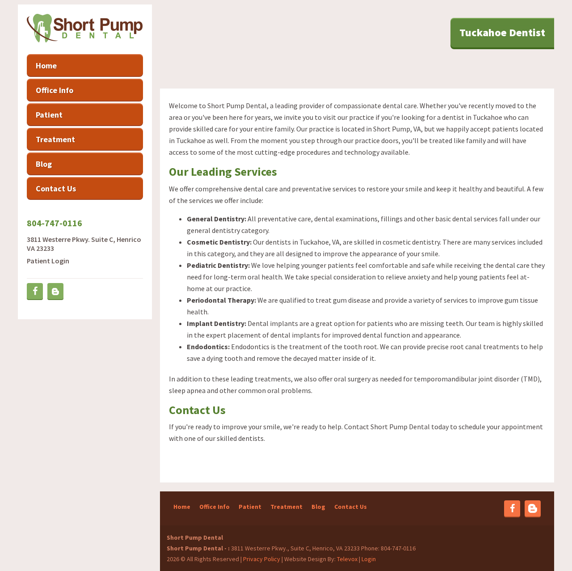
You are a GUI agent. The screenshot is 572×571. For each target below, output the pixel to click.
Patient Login (48, 260)
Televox (347, 559)
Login (369, 559)
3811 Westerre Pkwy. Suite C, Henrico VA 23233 (84, 244)
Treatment (286, 507)
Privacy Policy (261, 559)
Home (181, 507)
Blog (318, 507)
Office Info (214, 507)
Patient (250, 507)
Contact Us (350, 507)
